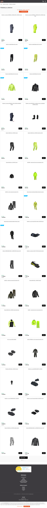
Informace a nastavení (20, 506)
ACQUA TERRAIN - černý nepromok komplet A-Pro (35, 339)
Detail (20, 69)
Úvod (1, 4)
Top (17, 9)
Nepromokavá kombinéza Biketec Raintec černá (11, 221)
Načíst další (23, 457)
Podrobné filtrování (24, 11)
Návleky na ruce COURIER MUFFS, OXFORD (12, 398)
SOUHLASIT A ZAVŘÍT (26, 506)
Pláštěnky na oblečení (12, 4)
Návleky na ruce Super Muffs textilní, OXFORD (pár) (35, 221)
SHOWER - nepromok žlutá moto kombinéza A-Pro (35, 162)
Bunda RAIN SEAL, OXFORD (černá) (11, 162)
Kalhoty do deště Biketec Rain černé (11, 44)
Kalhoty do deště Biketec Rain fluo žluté (35, 44)
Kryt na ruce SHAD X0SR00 (11, 339)
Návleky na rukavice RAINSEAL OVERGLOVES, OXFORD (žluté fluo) (35, 16)
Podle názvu (28, 9)
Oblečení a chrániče (5, 4)
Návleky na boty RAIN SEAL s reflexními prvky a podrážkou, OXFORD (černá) (35, 104)
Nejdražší (23, 9)
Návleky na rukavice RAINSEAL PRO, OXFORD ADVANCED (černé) (11, 104)
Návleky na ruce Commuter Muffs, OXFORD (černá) (35, 398)
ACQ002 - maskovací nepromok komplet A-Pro (11, 280)
